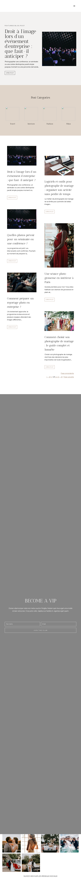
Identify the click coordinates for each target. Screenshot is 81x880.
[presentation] (59, 49)
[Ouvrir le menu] (74, 5)
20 (58, 377)
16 (50, 377)
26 (62, 377)
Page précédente (67, 373)
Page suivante (68, 377)
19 (56, 377)
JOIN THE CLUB (40, 630)
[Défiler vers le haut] (79, 794)
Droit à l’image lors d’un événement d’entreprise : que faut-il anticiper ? (20, 43)
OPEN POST (10, 73)
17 (52, 377)
